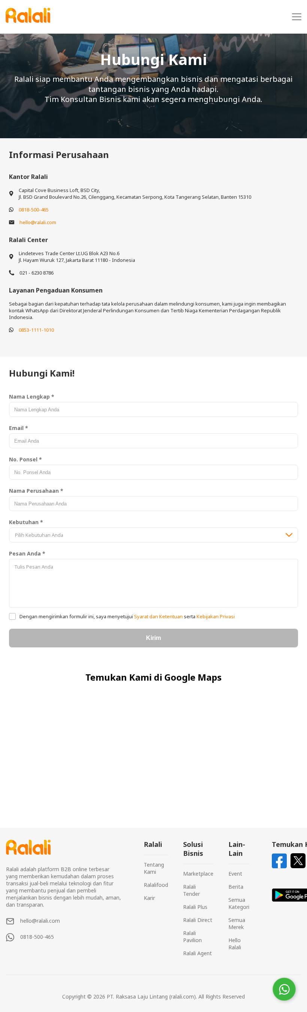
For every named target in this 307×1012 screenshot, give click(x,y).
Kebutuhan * (26, 522)
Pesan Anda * (27, 553)
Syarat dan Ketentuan (158, 616)
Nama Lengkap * (31, 396)
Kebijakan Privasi (215, 616)
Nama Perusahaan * (36, 490)
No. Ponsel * (25, 459)
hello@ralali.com (37, 222)
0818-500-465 (34, 209)
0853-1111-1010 (36, 329)
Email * (18, 427)
